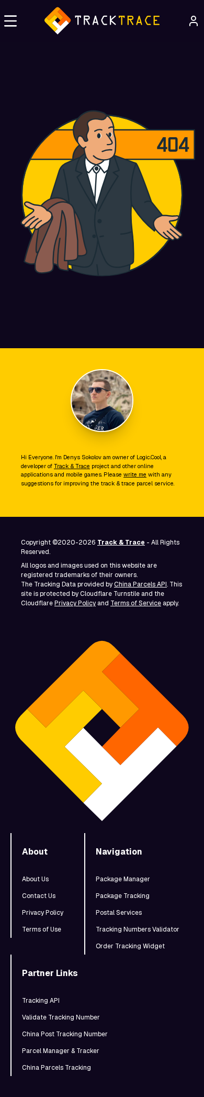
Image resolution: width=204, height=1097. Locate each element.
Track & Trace (72, 466)
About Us (35, 879)
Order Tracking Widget (130, 946)
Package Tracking (123, 896)
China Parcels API (140, 584)
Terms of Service (135, 603)
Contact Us (38, 896)
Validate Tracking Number (61, 1017)
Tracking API (41, 1000)
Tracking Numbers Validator (137, 929)
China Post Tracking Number (65, 1034)
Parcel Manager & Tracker (60, 1051)
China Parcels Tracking (56, 1067)
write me (134, 474)
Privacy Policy (75, 603)
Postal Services (119, 912)
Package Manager (123, 879)
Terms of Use (41, 929)
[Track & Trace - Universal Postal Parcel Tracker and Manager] (102, 21)
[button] (10, 21)
